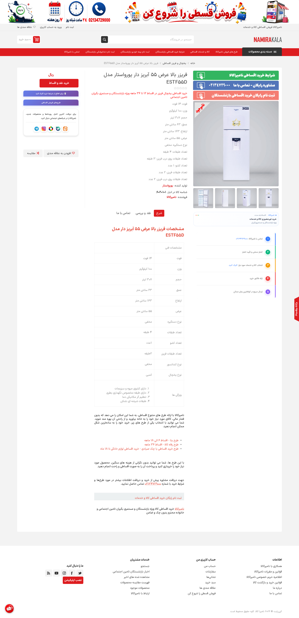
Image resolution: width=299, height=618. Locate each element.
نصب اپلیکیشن (73, 580)
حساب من (210, 566)
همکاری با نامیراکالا (271, 566)
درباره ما (277, 588)
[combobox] (150, 39)
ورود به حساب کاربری (51, 27)
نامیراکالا (171, 197)
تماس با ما (123, 213)
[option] (269, 198)
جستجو (104, 39)
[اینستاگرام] (64, 573)
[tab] (159, 213)
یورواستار (167, 186)
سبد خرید (210, 582)
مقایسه (31, 153)
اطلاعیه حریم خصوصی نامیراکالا (264, 577)
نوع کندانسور (174, 364)
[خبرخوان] (48, 573)
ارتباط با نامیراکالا (140, 593)
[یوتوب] (56, 573)
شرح (159, 213)
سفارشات (211, 572)
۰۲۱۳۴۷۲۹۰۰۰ (242, 238)
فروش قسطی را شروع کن (202, 593)
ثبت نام (70, 27)
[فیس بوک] (72, 573)
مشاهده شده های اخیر (137, 577)
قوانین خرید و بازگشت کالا (267, 582)
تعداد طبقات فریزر (171, 354)
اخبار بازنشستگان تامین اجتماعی (131, 572)
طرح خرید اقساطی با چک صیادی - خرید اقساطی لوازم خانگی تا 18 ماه (139, 449)
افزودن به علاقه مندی (59, 153)
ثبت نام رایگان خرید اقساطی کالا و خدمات (158, 498)
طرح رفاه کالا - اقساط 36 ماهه (161, 445)
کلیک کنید (233, 265)
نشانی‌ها (211, 577)
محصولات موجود (140, 588)
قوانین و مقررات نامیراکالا (268, 572)
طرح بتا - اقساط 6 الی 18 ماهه (161, 440)
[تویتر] (79, 573)
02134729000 (153, 484)
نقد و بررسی (143, 213)
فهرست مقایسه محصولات (135, 582)
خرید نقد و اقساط (59, 83)
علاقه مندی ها (207, 588)
